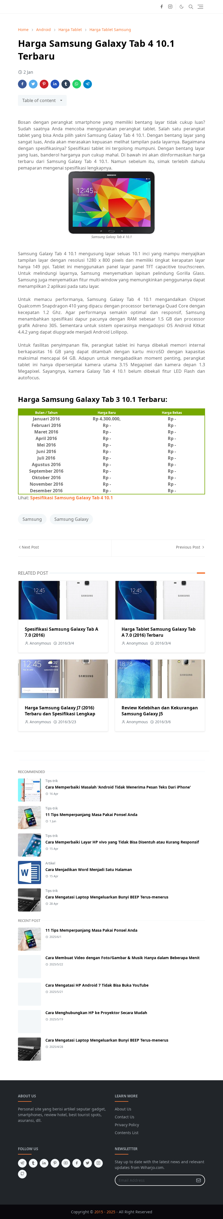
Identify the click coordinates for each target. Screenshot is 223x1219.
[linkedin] (44, 1163)
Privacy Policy (127, 1124)
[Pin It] (44, 84)
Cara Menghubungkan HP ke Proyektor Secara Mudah (96, 1012)
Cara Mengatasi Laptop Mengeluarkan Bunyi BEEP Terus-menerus (106, 897)
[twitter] (87, 1163)
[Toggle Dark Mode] (181, 6)
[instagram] (170, 7)
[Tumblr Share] (65, 84)
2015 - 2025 (104, 1211)
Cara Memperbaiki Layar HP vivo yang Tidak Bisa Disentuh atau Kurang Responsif (122, 842)
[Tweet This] (33, 84)
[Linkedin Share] (55, 84)
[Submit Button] (199, 1180)
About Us (123, 1109)
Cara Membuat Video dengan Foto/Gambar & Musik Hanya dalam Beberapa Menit (122, 957)
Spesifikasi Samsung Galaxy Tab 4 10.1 (71, 498)
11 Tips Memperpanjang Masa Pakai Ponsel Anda (91, 814)
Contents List (126, 1132)
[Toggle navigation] (200, 6)
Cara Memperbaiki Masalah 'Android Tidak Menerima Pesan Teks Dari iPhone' (118, 787)
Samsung (32, 519)
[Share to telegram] (87, 84)
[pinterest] (55, 1163)
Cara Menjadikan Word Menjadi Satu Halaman (88, 869)
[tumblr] (33, 1163)
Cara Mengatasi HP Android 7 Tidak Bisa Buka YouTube (96, 985)
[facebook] (161, 7)
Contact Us (124, 1116)
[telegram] (22, 1163)
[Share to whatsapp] (76, 84)
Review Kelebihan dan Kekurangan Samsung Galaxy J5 (160, 711)
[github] (22, 1174)
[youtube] (65, 1163)
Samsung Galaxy (71, 519)
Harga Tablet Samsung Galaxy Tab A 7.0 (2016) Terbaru (159, 632)
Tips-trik (51, 780)
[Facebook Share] (22, 84)
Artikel (50, 863)
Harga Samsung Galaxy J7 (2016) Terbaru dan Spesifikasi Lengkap (60, 711)
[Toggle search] (191, 7)
